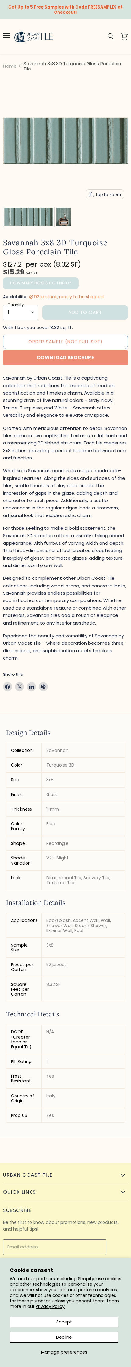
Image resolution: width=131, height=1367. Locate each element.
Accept (64, 1322)
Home (10, 66)
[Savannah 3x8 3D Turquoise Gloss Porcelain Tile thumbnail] (28, 217)
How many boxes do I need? (41, 282)
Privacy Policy (50, 1306)
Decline (64, 1337)
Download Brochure (65, 357)
